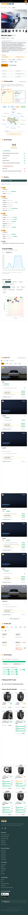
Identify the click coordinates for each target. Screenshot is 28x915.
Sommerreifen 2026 (5, 834)
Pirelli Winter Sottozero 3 (8, 547)
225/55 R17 (3, 857)
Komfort (14, 109)
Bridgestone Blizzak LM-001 (9, 612)
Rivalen (4, 73)
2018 (7, 363)
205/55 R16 (11, 284)
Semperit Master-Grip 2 (8, 426)
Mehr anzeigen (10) (14, 618)
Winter (9, 7)
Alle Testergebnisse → (22, 357)
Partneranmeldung (5, 883)
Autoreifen (3, 840)
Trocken (17, 106)
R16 (7, 627)
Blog (2, 881)
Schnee (4, 106)
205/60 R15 (4, 642)
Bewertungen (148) (19, 73)
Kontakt (2, 879)
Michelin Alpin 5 (7, 392)
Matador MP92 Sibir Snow (8, 456)
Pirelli (2, 871)
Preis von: (12, 59)
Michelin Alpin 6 (18, 243)
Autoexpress (5, 206)
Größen (20, 59)
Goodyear (3, 870)
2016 (15, 363)
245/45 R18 (3, 859)
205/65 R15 (17, 642)
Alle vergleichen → (23, 81)
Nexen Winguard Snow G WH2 (9, 394)
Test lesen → (23, 396)
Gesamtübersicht (6, 287)
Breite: (2, 630)
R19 (16, 627)
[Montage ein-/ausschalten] (25, 27)
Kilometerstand (19, 289)
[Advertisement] (14, 339)
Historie (4, 76)
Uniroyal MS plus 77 (7, 423)
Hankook (3, 873)
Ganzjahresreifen (4, 838)
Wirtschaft (23, 106)
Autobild (4, 193)
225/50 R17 (21, 281)
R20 (20, 627)
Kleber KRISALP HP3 (7, 391)
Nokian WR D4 (6, 576)
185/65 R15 (4, 634)
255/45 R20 (14, 281)
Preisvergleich (4, 844)
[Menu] (26, 4)
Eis (8, 106)
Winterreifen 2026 (4, 836)
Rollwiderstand (11, 289)
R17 (12, 627)
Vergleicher (3, 842)
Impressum (3, 885)
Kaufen (5, 65)
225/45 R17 (3, 852)
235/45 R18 (8, 281)
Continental (3, 864)
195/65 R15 (17, 634)
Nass (12, 106)
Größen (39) (18, 70)
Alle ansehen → (23, 689)
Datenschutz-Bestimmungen (7, 887)
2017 (11, 363)
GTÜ (3, 191)
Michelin (5, 7)
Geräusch (5, 289)
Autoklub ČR (5, 202)
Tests (4, 59)
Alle (3, 363)
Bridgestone (3, 868)
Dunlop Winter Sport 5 (8, 420)
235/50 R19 (5, 284)
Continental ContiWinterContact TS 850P (11, 544)
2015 (20, 363)
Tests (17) (5, 70)
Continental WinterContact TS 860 (10, 388)
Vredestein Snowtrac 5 (8, 459)
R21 (25, 627)
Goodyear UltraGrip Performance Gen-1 (11, 542)
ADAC (4, 221)
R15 (3, 627)
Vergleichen (13, 65)
